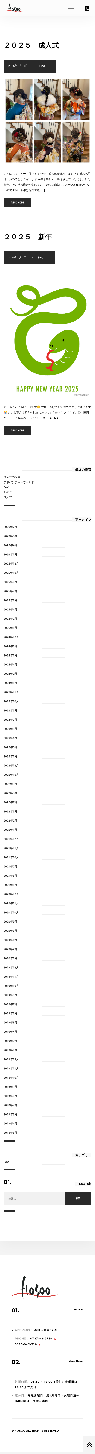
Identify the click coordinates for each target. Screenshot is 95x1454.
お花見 (8, 492)
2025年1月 (10, 627)
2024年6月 (10, 655)
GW (6, 487)
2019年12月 (11, 967)
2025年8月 (10, 582)
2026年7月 (10, 527)
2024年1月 (10, 683)
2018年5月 (10, 1114)
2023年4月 (10, 738)
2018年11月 (11, 1068)
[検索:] (34, 1198)
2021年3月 (10, 875)
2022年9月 (10, 784)
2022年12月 (11, 765)
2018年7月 (10, 1105)
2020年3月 (10, 940)
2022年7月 (10, 802)
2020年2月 (10, 949)
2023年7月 (10, 719)
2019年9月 (10, 995)
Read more (17, 202)
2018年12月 (11, 1059)
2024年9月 (10, 646)
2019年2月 (10, 1041)
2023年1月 (10, 756)
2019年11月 (11, 976)
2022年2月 (10, 820)
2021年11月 (11, 848)
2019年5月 (10, 1022)
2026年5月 (10, 536)
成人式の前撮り (13, 477)
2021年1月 (10, 885)
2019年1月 (10, 1050)
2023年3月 (10, 747)
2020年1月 (10, 958)
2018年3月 (10, 1132)
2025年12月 (11, 563)
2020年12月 (11, 894)
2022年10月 (11, 774)
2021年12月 (11, 839)
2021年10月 (11, 857)
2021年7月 (10, 866)
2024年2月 (10, 673)
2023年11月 (11, 692)
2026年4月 (10, 545)
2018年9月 (10, 1086)
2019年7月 (10, 1004)
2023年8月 (10, 710)
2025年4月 (10, 609)
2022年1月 (10, 829)
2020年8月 (10, 930)
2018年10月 (11, 1077)
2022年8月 (10, 793)
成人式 (8, 497)
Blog (42, 65)
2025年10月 (11, 572)
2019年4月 (10, 1031)
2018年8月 (10, 1096)
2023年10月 (11, 701)
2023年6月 (10, 728)
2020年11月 (11, 903)
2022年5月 (10, 811)
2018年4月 (10, 1123)
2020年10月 (11, 912)
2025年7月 (10, 591)
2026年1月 (10, 554)
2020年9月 (10, 921)
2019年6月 (10, 1013)
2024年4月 (10, 664)
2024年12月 (11, 637)
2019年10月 (11, 985)
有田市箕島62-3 (45, 1330)
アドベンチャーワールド (19, 482)
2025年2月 (10, 618)
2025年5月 (10, 600)
